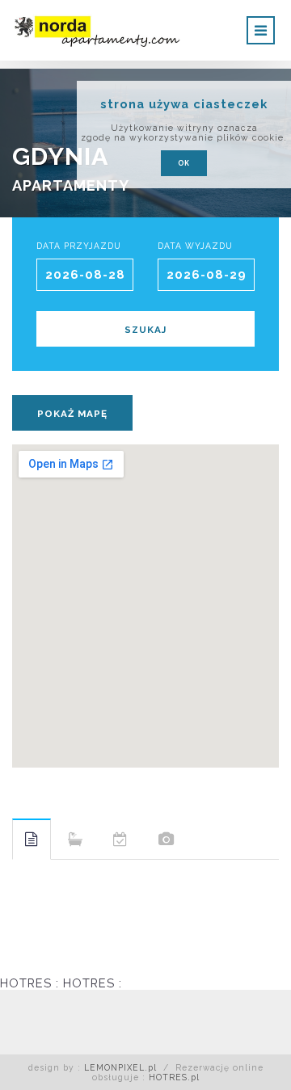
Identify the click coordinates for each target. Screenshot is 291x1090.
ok (184, 163)
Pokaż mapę (72, 413)
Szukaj (145, 329)
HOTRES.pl (174, 1077)
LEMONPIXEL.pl (120, 1067)
